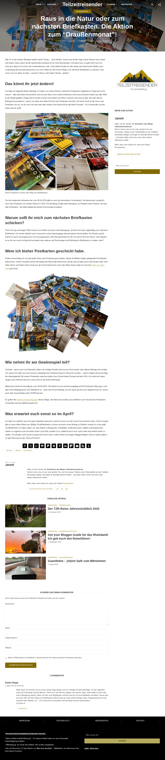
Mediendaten (101, 721)
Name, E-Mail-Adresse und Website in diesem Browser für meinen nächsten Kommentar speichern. (45, 658)
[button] (25, 446)
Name (8, 628)
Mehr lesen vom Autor (128, 154)
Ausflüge (51, 4)
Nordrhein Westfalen (68, 531)
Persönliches (68, 483)
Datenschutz (63, 721)
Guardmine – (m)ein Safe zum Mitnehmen (77, 561)
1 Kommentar (103, 41)
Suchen (137, 172)
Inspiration (126, 4)
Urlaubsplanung (66, 557)
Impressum (24, 721)
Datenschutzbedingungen (27, 400)
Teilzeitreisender (82, 4)
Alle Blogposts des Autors (41, 489)
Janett (72, 41)
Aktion (9, 450)
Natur (17, 450)
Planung (111, 4)
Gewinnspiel (82, 11)
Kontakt (140, 721)
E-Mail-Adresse (11, 638)
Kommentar (10, 604)
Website (8, 648)
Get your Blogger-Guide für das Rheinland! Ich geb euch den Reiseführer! (78, 536)
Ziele (38, 4)
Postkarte (28, 450)
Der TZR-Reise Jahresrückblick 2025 (73, 508)
